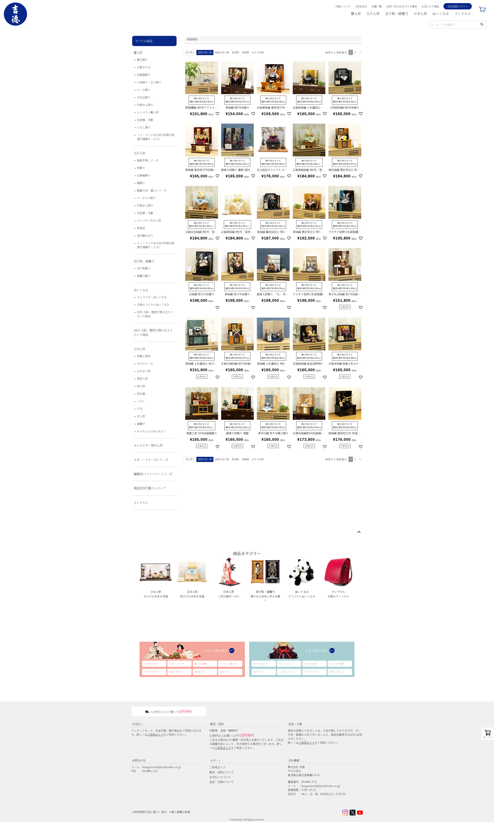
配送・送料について (221, 772)
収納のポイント (227, 671)
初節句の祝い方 (336, 671)
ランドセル (462, 13)
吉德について (342, 6)
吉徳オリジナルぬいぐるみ (153, 304)
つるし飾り (144, 127)
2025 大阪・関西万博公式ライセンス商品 (155, 314)
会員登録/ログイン (457, 6)
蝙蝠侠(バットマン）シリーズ (153, 474)
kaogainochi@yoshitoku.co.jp (161, 767)
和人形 (141, 386)
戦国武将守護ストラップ (150, 488)
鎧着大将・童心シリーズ (152, 190)
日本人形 (420, 13)
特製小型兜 (144, 356)
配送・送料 (217, 724)
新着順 (235, 52)
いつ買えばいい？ (286, 671)
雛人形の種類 (200, 663)
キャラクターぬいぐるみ (152, 297)
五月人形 (373, 13)
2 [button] (355, 52)
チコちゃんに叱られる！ (152, 431)
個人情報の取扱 (180, 812)
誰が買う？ (199, 671)
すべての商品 (143, 41)
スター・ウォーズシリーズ (151, 459)
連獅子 (141, 424)
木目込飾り (144, 97)
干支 (139, 409)
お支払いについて (220, 777)
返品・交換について (221, 782)
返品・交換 (295, 724)
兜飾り (141, 168)
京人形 (141, 416)
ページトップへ (359, 532)
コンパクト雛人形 (147, 112)
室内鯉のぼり (145, 235)
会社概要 (293, 760)
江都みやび (144, 67)
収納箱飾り (144, 75)
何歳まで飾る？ (176, 671)
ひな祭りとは (150, 663)
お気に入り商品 (430, 6)
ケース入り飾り (146, 198)
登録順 (245, 52)
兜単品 (141, 228)
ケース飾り (143, 90)
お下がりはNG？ (152, 671)
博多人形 (142, 378)
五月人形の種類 (336, 663)
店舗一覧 (377, 6)
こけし (141, 401)
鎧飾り (141, 183)
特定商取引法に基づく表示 (150, 812)
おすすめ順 (258, 52)
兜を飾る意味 (310, 663)
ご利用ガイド (155, 734)
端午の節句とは (260, 663)
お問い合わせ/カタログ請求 (401, 6)
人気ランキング (176, 663)
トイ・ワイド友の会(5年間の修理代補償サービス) (155, 137)
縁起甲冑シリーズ (147, 160)
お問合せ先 (138, 760)
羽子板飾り (144, 268)
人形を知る (361, 6)
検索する (482, 25)
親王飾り (142, 60)
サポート (215, 760)
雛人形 (356, 13)
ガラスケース (145, 363)
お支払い (137, 724)
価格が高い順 (222, 52)
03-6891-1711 (150, 771)
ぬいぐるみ (440, 13)
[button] (360, 52)
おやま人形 (144, 371)
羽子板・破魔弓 (396, 13)
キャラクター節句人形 (148, 445)
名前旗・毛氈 (145, 120)
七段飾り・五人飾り (149, 82)
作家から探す (145, 105)
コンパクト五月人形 (149, 220)
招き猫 (141, 393)
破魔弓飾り (144, 276)
